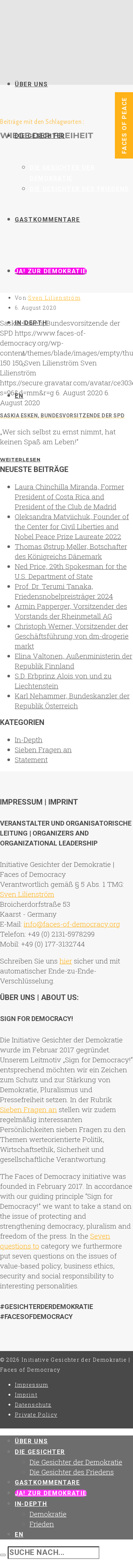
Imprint (26, 1394)
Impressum (31, 1384)
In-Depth (28, 739)
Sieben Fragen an (43, 749)
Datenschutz (33, 1404)
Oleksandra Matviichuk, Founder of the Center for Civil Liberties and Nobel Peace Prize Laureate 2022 (72, 526)
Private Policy (36, 1414)
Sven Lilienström (54, 297)
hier (65, 960)
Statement (31, 759)
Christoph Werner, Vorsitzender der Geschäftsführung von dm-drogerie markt (72, 635)
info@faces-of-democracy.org (72, 923)
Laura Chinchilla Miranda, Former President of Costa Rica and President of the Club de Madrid (69, 496)
